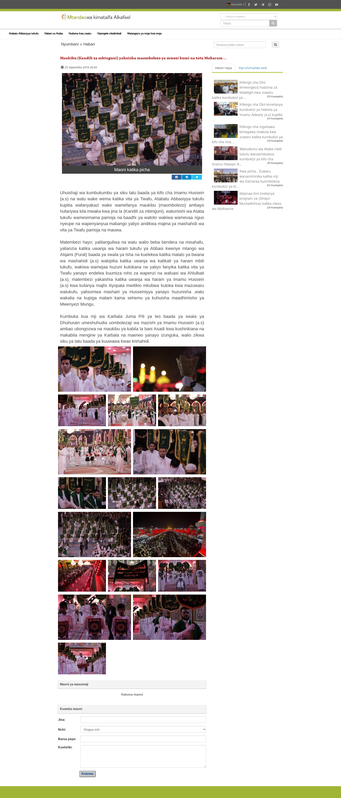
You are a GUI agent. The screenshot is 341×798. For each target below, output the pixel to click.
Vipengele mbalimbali (109, 33)
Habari (89, 44)
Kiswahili (236, 4)
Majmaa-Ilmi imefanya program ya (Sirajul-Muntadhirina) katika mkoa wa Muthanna (246, 201)
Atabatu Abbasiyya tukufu (23, 33)
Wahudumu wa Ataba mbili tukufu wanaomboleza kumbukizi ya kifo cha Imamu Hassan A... (247, 156)
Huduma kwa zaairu (80, 33)
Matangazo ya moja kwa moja (144, 33)
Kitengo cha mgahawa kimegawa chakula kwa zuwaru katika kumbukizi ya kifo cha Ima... (247, 134)
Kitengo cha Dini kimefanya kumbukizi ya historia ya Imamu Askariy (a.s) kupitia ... (247, 112)
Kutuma (87, 773)
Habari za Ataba (53, 33)
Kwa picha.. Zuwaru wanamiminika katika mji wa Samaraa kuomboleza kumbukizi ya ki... (246, 178)
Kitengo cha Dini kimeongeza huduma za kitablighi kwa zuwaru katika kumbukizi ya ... (244, 90)
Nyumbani (70, 44)
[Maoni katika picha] (132, 119)
